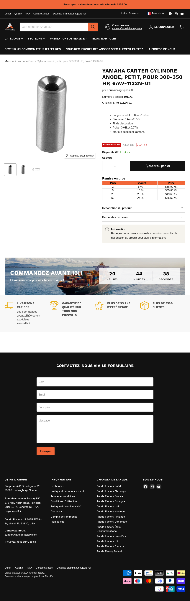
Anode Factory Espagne (111, 501)
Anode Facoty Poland (109, 551)
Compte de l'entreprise (64, 516)
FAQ (27, 13)
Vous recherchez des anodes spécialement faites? (104, 49)
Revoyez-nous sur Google (20, 541)
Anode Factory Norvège (111, 511)
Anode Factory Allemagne (112, 491)
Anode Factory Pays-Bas (111, 536)
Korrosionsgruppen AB (120, 90)
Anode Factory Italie (108, 506)
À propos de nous (162, 49)
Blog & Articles (104, 38)
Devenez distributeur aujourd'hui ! (70, 13)
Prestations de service (67, 38)
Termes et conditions (63, 496)
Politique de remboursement (67, 491)
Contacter (56, 511)
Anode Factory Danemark (112, 521)
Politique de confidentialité (66, 506)
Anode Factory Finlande (111, 516)
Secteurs (35, 38)
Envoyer (45, 451)
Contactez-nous (41, 13)
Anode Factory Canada (110, 546)
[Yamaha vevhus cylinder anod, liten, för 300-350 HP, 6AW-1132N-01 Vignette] (10, 170)
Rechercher (57, 486)
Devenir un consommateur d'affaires (33, 49)
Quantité (107, 158)
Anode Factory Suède (109, 486)
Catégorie (13, 38)
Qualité (18, 13)
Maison (9, 61)
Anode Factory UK (107, 541)
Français (156, 13)
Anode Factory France (110, 496)
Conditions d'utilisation (64, 501)
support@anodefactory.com (127, 28)
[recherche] (93, 27)
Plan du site (57, 521)
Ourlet (8, 13)
